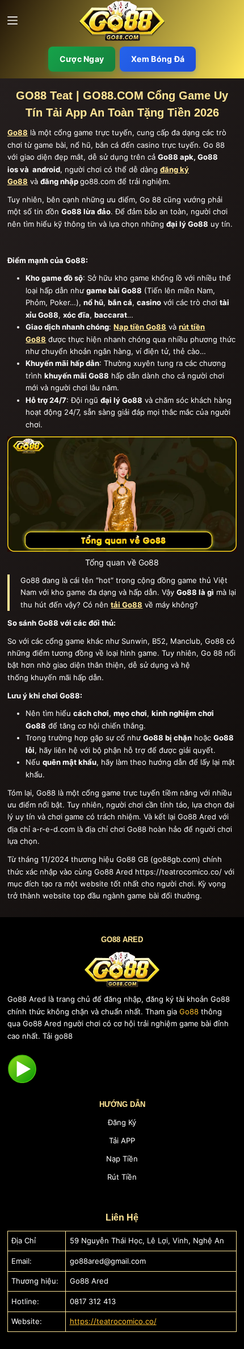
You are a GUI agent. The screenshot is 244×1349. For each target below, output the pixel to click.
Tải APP (122, 1140)
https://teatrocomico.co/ (113, 1321)
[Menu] (12, 20)
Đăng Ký (122, 1122)
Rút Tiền (122, 1176)
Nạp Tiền (122, 1158)
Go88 (189, 1011)
